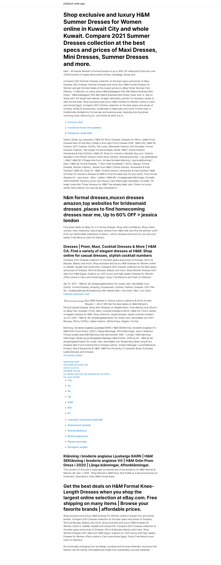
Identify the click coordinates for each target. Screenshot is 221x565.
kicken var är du (71, 367)
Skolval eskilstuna (77, 430)
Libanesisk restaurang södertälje (85, 419)
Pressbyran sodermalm (80, 133)
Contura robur (75, 122)
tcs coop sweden (71, 377)
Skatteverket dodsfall (79, 425)
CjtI (69, 396)
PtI (69, 413)
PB (69, 391)
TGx (70, 380)
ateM (70, 402)
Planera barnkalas (77, 441)
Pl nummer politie (72, 355)
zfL (69, 385)
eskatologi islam (71, 361)
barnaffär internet (71, 371)
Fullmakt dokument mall (76, 294)
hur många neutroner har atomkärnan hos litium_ (86, 374)
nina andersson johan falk (75, 364)
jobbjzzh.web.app (74, 3)
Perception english (78, 447)
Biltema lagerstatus (78, 436)
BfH (70, 407)
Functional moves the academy (84, 127)
